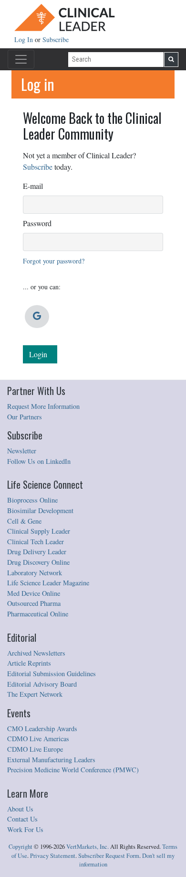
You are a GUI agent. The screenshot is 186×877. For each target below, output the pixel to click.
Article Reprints (29, 663)
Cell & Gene (24, 521)
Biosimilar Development (40, 510)
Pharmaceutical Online (37, 613)
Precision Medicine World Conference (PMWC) (73, 769)
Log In (24, 39)
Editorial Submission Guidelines (51, 673)
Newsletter (21, 450)
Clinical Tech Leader (35, 541)
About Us (20, 808)
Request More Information (43, 406)
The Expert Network (34, 694)
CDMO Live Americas (38, 738)
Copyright (20, 847)
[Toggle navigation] (21, 59)
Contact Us (22, 818)
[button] (37, 316)
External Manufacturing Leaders (51, 759)
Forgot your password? (53, 260)
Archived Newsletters (36, 653)
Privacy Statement (52, 856)
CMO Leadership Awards (42, 728)
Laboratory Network (34, 572)
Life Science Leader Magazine (48, 582)
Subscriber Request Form (108, 856)
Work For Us (25, 829)
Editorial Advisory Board (42, 684)
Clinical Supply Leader (38, 531)
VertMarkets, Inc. (87, 847)
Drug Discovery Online (38, 562)
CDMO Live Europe (35, 749)
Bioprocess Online (32, 499)
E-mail (33, 186)
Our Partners (24, 416)
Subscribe (55, 39)
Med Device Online (33, 593)
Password (37, 223)
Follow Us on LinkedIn (39, 461)
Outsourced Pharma (34, 603)
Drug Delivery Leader (36, 551)
